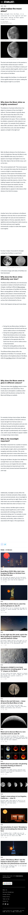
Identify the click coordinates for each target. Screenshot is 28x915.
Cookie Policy (6, 896)
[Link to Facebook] (3, 904)
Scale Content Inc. (19, 875)
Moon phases (21, 287)
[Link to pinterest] (8, 904)
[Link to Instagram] (5, 904)
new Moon (9, 358)
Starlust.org (5, 875)
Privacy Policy (6, 894)
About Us (5, 890)
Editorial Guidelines (8, 892)
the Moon (15, 386)
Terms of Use (6, 899)
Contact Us (5, 901)
